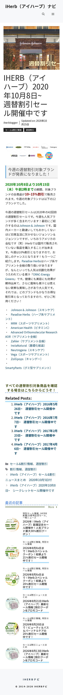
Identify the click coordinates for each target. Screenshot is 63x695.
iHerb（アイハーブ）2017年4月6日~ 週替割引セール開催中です (36, 448)
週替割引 (30, 129)
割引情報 (16, 469)
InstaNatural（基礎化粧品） (29, 345)
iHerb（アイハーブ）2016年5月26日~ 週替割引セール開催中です (36, 408)
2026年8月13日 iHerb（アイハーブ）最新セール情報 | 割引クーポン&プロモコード (36, 655)
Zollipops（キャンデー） (27, 359)
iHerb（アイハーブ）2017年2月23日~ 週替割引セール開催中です (36, 435)
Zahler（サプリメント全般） (29, 341)
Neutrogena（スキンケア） (28, 350)
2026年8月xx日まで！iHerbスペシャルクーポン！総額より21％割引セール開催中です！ (35, 554)
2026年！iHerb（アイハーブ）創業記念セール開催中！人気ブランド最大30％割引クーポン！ (36, 528)
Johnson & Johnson (32, 225)
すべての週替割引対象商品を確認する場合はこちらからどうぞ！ (31, 387)
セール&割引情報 (13, 129)
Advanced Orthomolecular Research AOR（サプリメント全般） (31, 334)
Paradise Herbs (31, 261)
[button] (43, 14)
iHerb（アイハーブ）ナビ (30, 6)
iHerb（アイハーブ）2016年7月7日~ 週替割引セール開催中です (36, 422)
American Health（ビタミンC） (31, 328)
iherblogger (11, 122)
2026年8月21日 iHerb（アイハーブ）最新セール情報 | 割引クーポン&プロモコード (36, 605)
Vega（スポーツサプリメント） (31, 354)
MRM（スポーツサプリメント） (31, 323)
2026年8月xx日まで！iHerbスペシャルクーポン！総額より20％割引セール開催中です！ (35, 581)
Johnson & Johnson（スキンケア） (33, 310)
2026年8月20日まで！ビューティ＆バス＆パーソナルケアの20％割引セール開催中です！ (36, 630)
